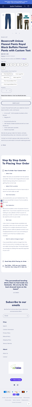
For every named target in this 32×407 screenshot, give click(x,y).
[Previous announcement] (2, 2)
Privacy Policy (6, 333)
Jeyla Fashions (9, 397)
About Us (5, 353)
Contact (5, 356)
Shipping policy (25, 400)
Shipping (3, 56)
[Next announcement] (29, 2)
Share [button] (4, 145)
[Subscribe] (27, 316)
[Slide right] (19, 33)
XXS (3, 64)
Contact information (16, 402)
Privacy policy (8, 400)
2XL (26, 64)
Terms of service (16, 400)
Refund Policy (6, 336)
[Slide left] (12, 33)
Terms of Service (7, 343)
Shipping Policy (7, 340)
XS (7, 64)
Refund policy (27, 397)
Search (5, 326)
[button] (3, 6)
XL (21, 64)
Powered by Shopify (17, 397)
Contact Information (8, 329)
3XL (3, 67)
